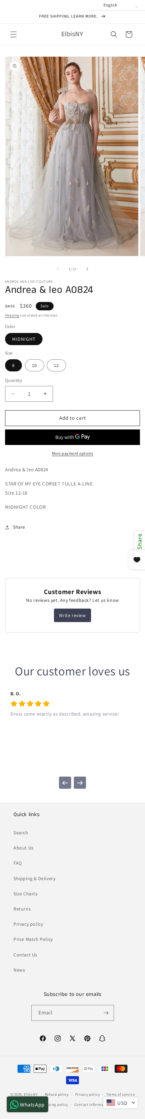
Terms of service (120, 1094)
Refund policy (57, 1094)
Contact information (93, 1104)
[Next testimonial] (80, 783)
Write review (72, 615)
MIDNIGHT (23, 339)
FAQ (17, 863)
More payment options (72, 453)
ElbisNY (30, 1094)
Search (20, 833)
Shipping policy (54, 1104)
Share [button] (19, 527)
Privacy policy (28, 924)
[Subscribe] (106, 1013)
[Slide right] (87, 268)
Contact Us (25, 955)
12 (56, 365)
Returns (22, 909)
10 (34, 365)
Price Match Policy (33, 939)
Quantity (13, 380)
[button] (13, 34)
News (19, 970)
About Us (23, 848)
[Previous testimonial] (65, 783)
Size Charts (25, 894)
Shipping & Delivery (34, 878)
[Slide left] (57, 268)
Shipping (12, 315)
